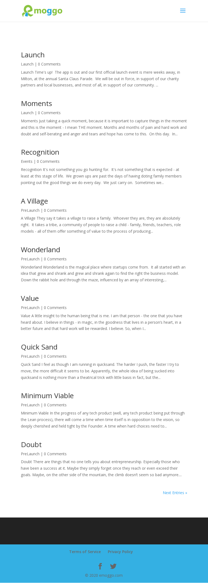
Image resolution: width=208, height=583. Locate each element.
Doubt (31, 444)
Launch (33, 55)
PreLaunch (30, 210)
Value (30, 298)
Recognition (40, 152)
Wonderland (40, 249)
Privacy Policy (120, 551)
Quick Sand (39, 347)
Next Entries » (175, 492)
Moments (36, 103)
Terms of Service (85, 551)
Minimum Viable (47, 395)
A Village (34, 201)
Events (26, 161)
